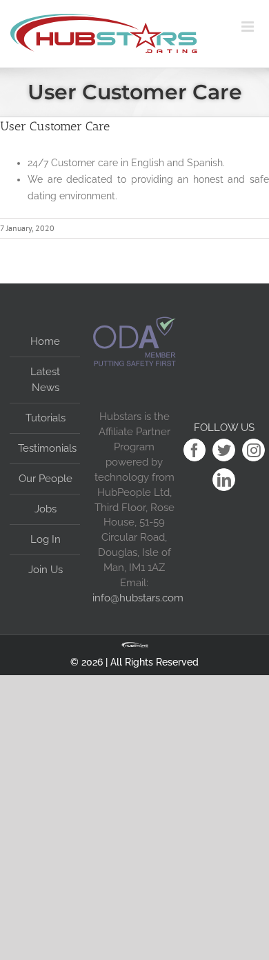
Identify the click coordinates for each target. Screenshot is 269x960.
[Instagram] (253, 450)
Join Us (45, 569)
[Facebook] (194, 450)
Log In (45, 539)
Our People (45, 478)
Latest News (45, 380)
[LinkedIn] (223, 479)
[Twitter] (223, 450)
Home (45, 341)
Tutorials (46, 418)
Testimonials (45, 448)
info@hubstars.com (137, 597)
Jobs (45, 509)
